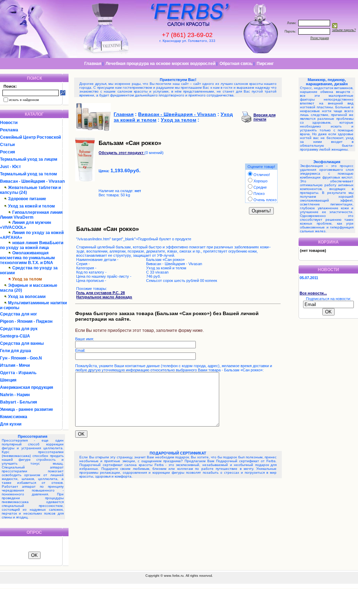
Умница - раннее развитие (26, 409)
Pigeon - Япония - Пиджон (26, 321)
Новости (8, 122)
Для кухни (10, 424)
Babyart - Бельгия (18, 402)
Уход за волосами (26, 296)
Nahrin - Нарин (15, 394)
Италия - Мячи (15, 365)
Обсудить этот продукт (121, 153)
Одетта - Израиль (18, 372)
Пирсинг (265, 63)
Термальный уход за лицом (28, 159)
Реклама (9, 130)
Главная (92, 63)
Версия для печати (264, 117)
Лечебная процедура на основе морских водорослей (160, 63)
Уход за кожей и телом (31, 206)
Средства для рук (18, 328)
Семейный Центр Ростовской (30, 137)
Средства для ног (18, 314)
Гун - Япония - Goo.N (21, 358)
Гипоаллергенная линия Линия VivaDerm (31, 215)
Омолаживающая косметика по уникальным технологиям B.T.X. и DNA (27, 257)
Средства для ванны (22, 343)
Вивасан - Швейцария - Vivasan (32, 181)
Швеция (8, 380)
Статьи (7, 144)
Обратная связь (236, 63)
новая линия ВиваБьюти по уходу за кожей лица (31, 245)
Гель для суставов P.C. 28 (100, 293)
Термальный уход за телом (28, 174)
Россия (7, 152)
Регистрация (319, 38)
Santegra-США (15, 336)
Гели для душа (15, 350)
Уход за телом (178, 120)
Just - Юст (10, 166)
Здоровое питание (27, 198)
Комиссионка (13, 416)
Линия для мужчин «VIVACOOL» (25, 225)
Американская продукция (26, 387)
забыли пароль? (344, 30)
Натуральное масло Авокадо (104, 297)
